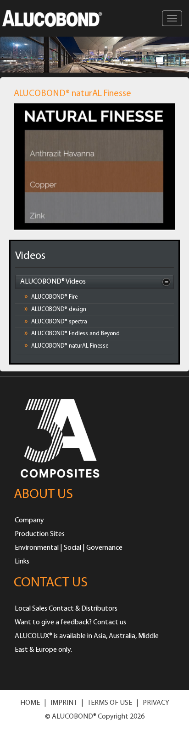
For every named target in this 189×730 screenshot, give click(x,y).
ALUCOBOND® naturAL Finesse (66, 346)
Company (29, 520)
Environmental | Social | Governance (68, 548)
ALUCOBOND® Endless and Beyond (72, 333)
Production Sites (40, 534)
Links (22, 561)
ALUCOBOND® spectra (55, 321)
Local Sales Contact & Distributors (66, 608)
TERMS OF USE (109, 703)
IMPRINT (63, 703)
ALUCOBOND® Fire (51, 297)
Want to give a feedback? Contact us (70, 622)
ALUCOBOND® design (55, 309)
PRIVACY (156, 703)
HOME (30, 703)
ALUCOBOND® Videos (53, 281)
